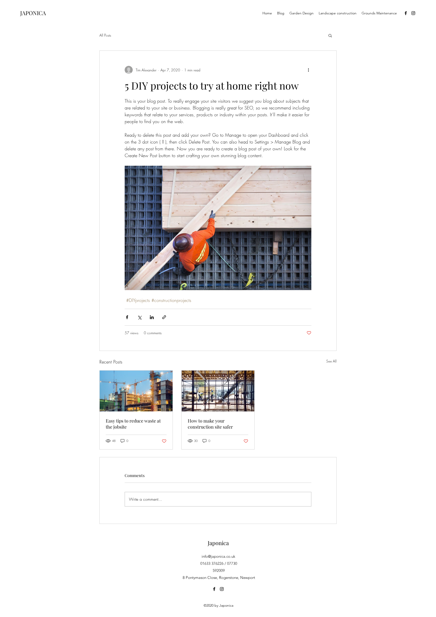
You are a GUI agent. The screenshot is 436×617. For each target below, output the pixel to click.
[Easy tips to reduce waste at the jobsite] (136, 391)
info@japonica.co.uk (218, 556)
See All (331, 361)
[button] (330, 35)
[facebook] (405, 13)
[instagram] (413, 13)
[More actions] (308, 70)
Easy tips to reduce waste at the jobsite (133, 424)
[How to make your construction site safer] (218, 391)
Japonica (218, 543)
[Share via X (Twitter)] (139, 317)
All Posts (105, 35)
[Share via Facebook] (127, 317)
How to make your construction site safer (210, 424)
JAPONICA (33, 13)
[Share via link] (164, 317)
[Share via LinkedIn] (151, 317)
